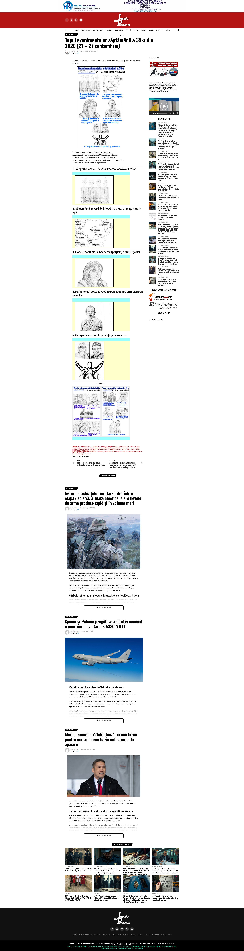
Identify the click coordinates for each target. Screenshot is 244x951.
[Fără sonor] (174, 113)
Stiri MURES (169, 947)
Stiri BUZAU (102, 947)
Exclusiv (143, 30)
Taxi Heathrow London (156, 320)
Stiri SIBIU (110, 948)
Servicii (168, 30)
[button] (164, 106)
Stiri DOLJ (128, 947)
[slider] (162, 113)
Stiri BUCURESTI (112, 947)
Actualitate (108, 30)
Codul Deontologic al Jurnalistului (91, 30)
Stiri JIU (149, 947)
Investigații (159, 30)
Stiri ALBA (71, 947)
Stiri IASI (143, 947)
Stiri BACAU (94, 947)
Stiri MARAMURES (159, 947)
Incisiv (75, 53)
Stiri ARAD (78, 947)
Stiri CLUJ (121, 947)
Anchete (151, 30)
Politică (128, 30)
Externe (136, 30)
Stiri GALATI (136, 947)
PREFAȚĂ (76, 30)
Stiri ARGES (86, 947)
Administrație (119, 30)
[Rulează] (151, 113)
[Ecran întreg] (177, 113)
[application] (164, 106)
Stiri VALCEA (130, 948)
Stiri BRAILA (139, 948)
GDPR (121, 35)
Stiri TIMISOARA (120, 948)
